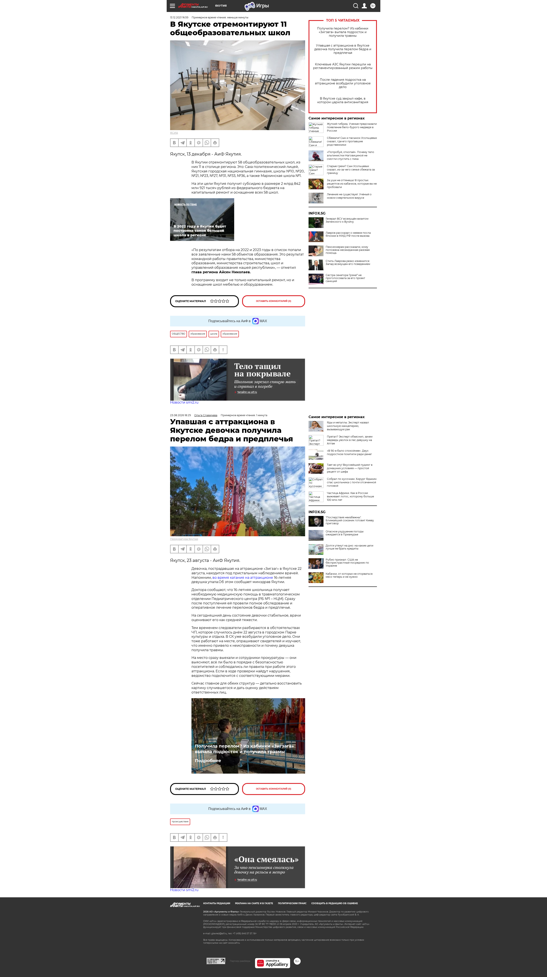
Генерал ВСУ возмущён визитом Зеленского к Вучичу (347, 220)
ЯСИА (174, 132)
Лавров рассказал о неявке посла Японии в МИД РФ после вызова (348, 234)
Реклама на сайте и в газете (254, 903)
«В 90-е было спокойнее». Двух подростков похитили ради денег (349, 452)
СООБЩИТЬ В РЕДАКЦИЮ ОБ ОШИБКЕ (334, 903)
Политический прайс (292, 903)
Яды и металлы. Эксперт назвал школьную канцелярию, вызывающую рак (348, 426)
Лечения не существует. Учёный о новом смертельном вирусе (349, 196)
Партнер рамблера (240, 961)
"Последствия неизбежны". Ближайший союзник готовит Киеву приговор (350, 520)
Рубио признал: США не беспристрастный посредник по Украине (347, 562)
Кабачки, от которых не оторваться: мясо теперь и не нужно (349, 575)
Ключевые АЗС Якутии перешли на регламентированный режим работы (342, 66)
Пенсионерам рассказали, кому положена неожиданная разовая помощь (348, 249)
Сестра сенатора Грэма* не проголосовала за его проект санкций (345, 278)
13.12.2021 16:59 (179, 17)
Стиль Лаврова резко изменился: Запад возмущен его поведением (348, 263)
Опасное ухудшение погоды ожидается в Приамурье (344, 533)
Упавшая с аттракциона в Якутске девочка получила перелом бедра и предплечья (342, 49)
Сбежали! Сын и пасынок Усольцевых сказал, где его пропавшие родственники (352, 141)
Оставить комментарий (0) (273, 301)
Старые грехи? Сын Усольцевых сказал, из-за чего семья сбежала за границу (351, 170)
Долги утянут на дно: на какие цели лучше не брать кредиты (349, 547)
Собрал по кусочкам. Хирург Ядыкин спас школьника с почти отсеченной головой (351, 482)
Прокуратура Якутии (184, 539)
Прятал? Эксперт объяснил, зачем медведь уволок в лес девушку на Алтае (349, 440)
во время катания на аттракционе (243, 578)
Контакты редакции (216, 903)
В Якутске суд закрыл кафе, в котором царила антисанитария (342, 100)
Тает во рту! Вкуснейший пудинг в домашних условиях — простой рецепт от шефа (349, 468)
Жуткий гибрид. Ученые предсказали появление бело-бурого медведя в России (352, 127)
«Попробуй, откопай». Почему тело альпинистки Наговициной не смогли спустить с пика (350, 155)
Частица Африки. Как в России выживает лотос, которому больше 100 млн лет (350, 496)
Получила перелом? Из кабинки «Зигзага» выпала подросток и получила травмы (342, 32)
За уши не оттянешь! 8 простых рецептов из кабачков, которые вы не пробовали (352, 184)
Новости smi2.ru (184, 402)
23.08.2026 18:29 (180, 415)
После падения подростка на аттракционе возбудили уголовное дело (343, 83)
